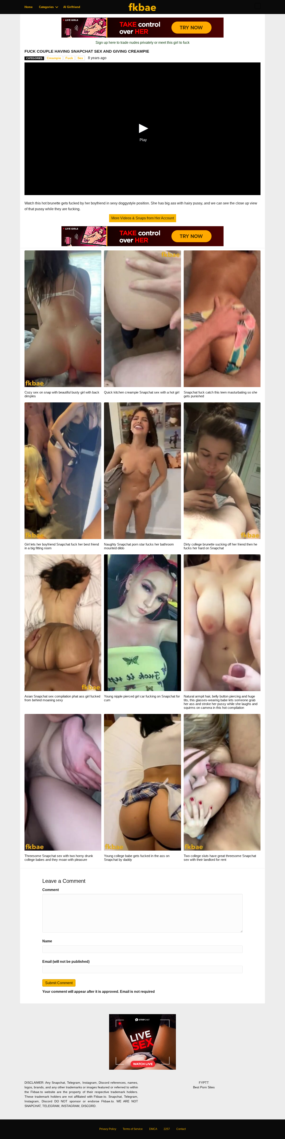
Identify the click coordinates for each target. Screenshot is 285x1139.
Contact (181, 1129)
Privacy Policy (107, 1129)
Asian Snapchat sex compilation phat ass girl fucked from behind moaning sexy (62, 698)
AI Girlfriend (71, 7)
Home (28, 7)
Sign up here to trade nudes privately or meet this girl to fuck (142, 42)
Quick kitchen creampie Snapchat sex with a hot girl (141, 392)
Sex (80, 58)
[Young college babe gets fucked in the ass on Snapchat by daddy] (142, 782)
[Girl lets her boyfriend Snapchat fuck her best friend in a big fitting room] (62, 470)
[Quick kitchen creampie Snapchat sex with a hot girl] (142, 318)
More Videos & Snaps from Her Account (142, 218)
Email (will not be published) (66, 961)
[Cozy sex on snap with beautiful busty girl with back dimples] (62, 318)
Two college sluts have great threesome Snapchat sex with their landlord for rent (220, 857)
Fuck (69, 58)
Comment (50, 890)
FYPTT (204, 1082)
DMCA (153, 1129)
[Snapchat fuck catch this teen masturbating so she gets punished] (222, 318)
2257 (167, 1129)
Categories (46, 7)
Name (47, 941)
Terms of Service (133, 1129)
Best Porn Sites (204, 1087)
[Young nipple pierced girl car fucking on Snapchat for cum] (142, 622)
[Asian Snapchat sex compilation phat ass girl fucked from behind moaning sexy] (62, 622)
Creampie (54, 58)
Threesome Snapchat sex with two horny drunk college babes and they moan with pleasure (58, 857)
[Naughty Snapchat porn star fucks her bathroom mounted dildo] (142, 470)
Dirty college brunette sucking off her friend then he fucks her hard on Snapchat (220, 546)
